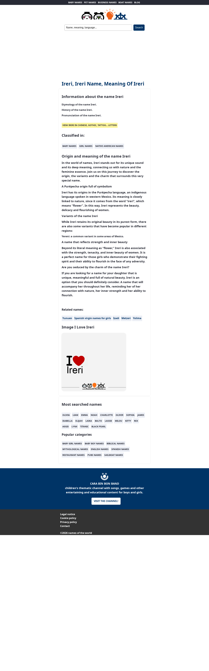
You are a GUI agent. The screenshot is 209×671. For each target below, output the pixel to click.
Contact (65, 526)
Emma (84, 415)
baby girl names (72, 443)
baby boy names (94, 443)
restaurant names (73, 455)
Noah (94, 415)
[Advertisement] (104, 53)
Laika (89, 420)
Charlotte (106, 415)
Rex (136, 420)
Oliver (119, 415)
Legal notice (67, 514)
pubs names (94, 455)
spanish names (120, 449)
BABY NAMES (75, 2)
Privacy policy (68, 522)
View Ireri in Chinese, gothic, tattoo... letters (89, 125)
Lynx (74, 426)
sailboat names (113, 455)
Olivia (66, 415)
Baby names (69, 146)
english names (99, 449)
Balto (98, 420)
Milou (118, 420)
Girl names (85, 146)
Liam (75, 415)
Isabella (67, 420)
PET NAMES (90, 2)
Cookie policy (68, 518)
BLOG (137, 2)
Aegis (65, 426)
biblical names (116, 443)
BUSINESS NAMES (107, 2)
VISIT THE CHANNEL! (106, 501)
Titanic (84, 426)
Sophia (130, 415)
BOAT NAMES (125, 2)
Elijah (79, 420)
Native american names (109, 146)
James (140, 415)
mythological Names (75, 449)
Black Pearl (98, 426)
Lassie (108, 420)
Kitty (128, 420)
